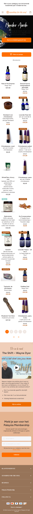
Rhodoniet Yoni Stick (8, 316)
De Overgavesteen (25, 216)
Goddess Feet (25, 286)
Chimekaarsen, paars (25, 177)
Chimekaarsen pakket (25, 146)
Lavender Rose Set (25, 115)
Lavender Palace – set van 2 (25, 250)
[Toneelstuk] (16, 367)
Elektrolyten (8, 216)
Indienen (16, 455)
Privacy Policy (16, 449)
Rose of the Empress (8, 83)
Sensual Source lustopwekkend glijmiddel (25, 85)
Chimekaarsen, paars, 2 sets (25, 317)
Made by (13, 507)
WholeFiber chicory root (8, 178)
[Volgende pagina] (18, 337)
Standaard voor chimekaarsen (8, 116)
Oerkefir (8, 250)
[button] (30, 12)
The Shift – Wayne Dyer (16, 353)
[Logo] (16, 12)
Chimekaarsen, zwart (8, 146)
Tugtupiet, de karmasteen (8, 287)
